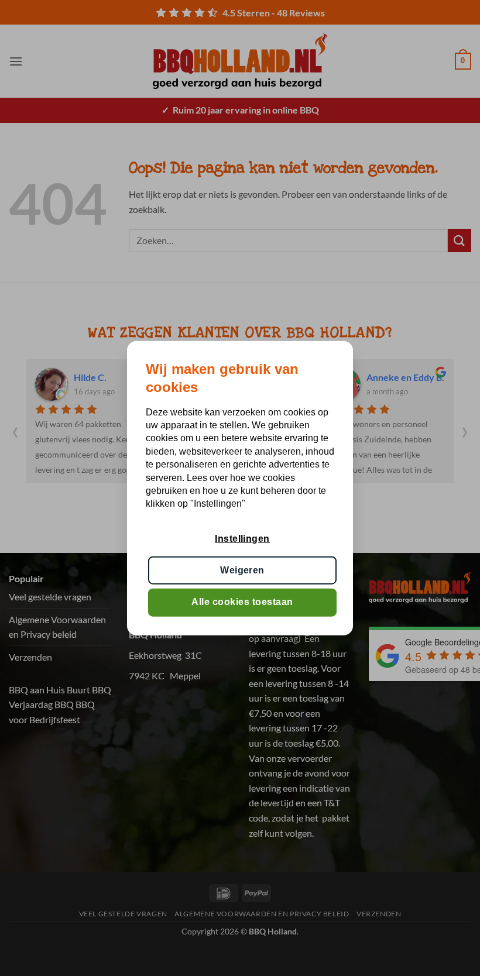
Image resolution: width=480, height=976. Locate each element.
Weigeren (242, 570)
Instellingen (242, 538)
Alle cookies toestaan (242, 602)
